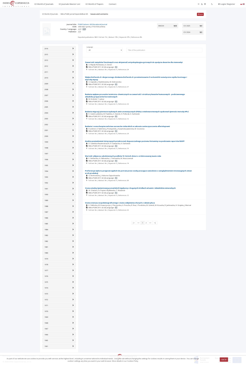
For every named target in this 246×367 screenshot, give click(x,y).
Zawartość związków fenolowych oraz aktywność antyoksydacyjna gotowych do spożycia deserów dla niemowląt (134, 62)
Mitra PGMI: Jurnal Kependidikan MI (74, 14)
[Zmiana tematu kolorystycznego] (212, 4)
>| (155, 223)
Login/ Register (228, 4)
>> (150, 223)
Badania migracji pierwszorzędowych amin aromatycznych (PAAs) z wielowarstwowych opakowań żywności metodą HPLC (137, 111)
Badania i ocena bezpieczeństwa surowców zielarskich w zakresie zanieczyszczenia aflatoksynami (127, 126)
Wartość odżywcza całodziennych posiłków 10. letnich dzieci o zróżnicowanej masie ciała (123, 156)
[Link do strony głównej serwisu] (16, 3)
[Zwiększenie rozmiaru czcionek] (206, 4)
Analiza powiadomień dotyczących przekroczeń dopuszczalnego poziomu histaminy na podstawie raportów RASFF (134, 141)
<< (138, 223)
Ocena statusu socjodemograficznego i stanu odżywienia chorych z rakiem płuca (120, 203)
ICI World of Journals (50, 14)
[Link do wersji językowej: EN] (244, 4)
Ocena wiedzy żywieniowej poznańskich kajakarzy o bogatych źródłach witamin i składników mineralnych (130, 188)
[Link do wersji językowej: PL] (241, 4)
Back (201, 14)
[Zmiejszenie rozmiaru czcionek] (197, 4)
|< (134, 223)
